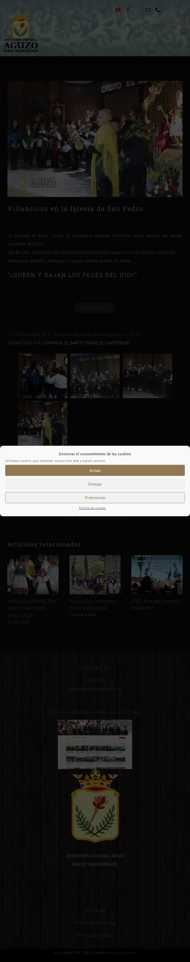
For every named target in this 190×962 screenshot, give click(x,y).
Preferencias (95, 497)
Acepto (95, 470)
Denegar (95, 484)
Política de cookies (92, 508)
